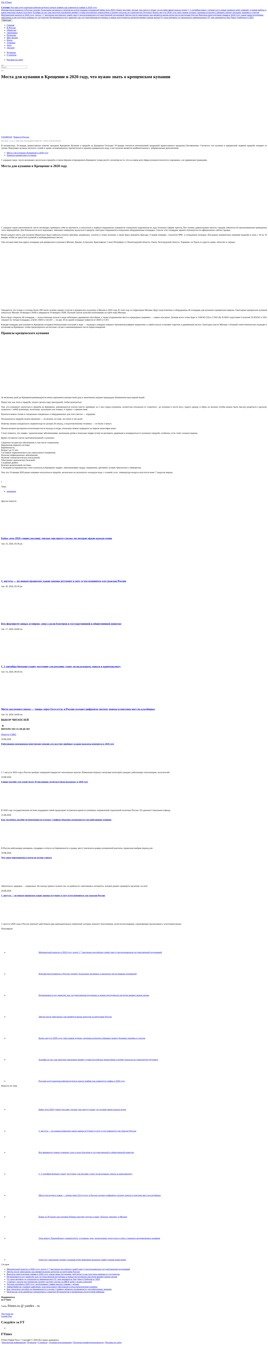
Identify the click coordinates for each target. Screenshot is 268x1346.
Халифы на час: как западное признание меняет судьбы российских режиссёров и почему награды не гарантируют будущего (92, 12)
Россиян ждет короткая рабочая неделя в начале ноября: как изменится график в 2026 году (49, 7)
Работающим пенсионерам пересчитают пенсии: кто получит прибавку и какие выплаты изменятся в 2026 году (57, 744)
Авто (9, 45)
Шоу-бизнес (12, 38)
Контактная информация (14, 1342)
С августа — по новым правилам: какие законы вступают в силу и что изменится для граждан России (63, 581)
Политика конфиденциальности (88, 1342)
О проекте (42, 1342)
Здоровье (11, 43)
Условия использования (60, 1342)
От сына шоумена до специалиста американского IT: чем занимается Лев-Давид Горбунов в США (207, 17)
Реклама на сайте (15, 60)
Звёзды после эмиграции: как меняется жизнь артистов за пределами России (161, 15)
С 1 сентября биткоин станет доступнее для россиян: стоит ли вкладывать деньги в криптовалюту (61, 666)
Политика (11, 35)
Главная (10, 25)
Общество (11, 30)
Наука (9, 40)
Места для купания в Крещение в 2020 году (27, 153)
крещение (11, 491)
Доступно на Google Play (7, 1315)
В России (11, 27)
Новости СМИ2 (8, 734)
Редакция (11, 52)
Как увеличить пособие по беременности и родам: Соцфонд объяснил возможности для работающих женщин (56, 820)
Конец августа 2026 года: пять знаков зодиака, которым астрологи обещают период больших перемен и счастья (206, 12)
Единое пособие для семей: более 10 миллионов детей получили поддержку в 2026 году (44, 782)
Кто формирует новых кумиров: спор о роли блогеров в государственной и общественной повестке (61, 623)
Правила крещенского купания (21, 155)
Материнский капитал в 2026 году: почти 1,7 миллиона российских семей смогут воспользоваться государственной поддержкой (62, 15)
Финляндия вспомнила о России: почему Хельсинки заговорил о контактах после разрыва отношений (50, 10)
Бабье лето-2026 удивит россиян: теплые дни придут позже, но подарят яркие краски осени (143, 10)
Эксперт (11, 48)
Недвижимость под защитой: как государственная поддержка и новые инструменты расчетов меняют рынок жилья (104, 17)
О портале (11, 55)
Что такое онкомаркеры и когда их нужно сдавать (26, 857)
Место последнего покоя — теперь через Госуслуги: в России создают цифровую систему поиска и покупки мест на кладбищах (78, 709)
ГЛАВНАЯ (6, 137)
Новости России (21, 137)
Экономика (12, 32)
